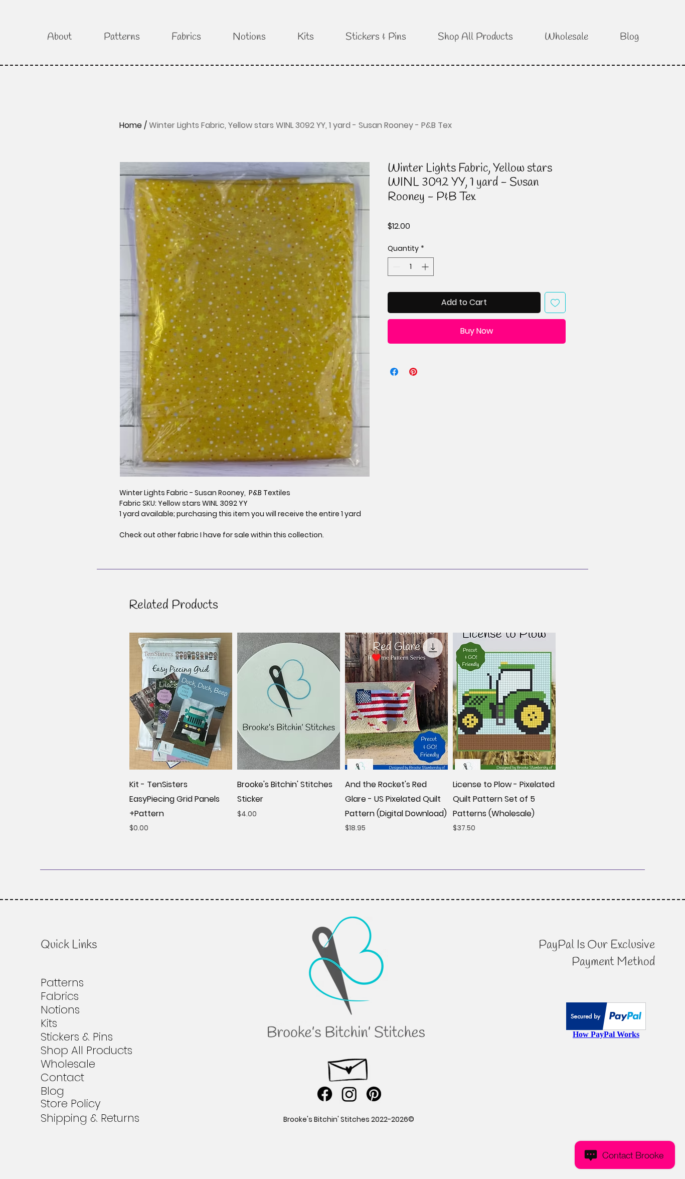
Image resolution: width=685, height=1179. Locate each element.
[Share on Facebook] (394, 372)
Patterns (62, 982)
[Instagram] (349, 1094)
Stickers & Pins (77, 1037)
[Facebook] (324, 1094)
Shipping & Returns (90, 1118)
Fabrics (60, 996)
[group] (342, 733)
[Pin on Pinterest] (413, 372)
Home (130, 125)
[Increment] (426, 266)
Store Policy (71, 1103)
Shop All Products (86, 1050)
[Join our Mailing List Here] (349, 1066)
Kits (49, 1023)
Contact (62, 1077)
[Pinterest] (374, 1094)
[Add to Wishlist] (555, 302)
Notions (60, 1009)
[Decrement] (395, 266)
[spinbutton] (411, 266)
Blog (52, 1091)
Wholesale (68, 1064)
